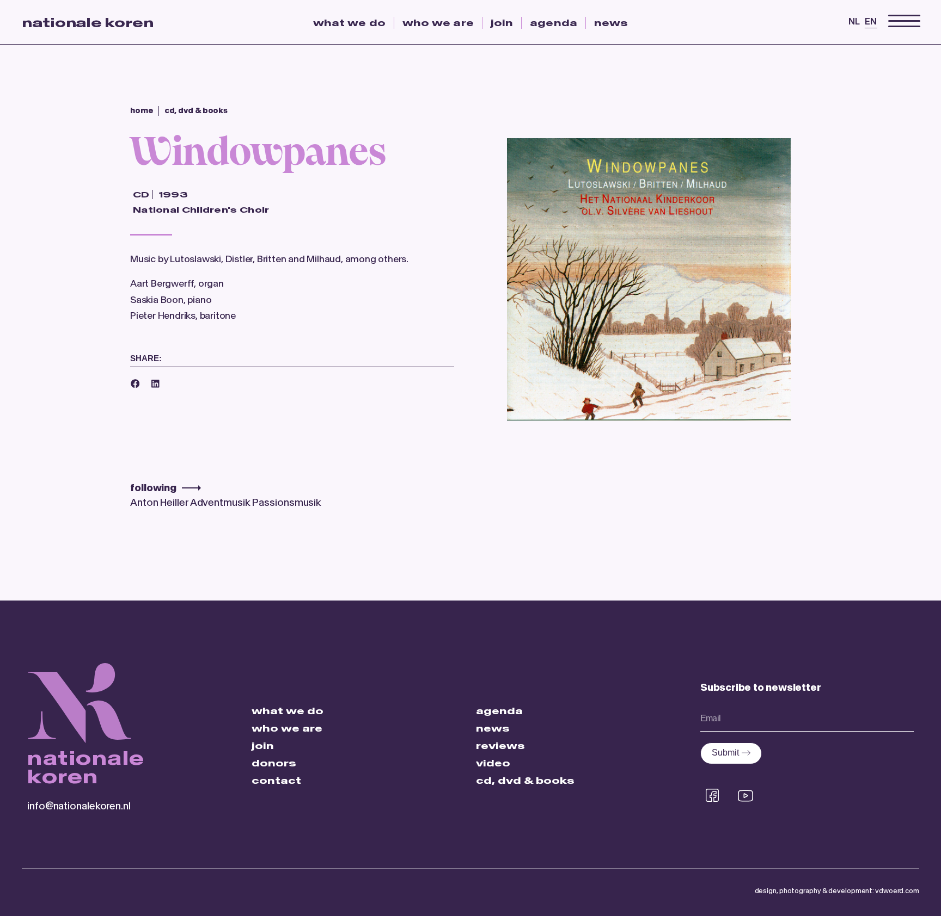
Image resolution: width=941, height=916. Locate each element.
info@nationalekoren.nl (79, 806)
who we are (438, 23)
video (493, 763)
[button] (135, 383)
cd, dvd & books (525, 781)
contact (276, 781)
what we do (349, 23)
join (502, 23)
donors (274, 763)
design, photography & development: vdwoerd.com (837, 891)
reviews (500, 746)
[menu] (904, 21)
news (611, 23)
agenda (553, 23)
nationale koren (88, 22)
